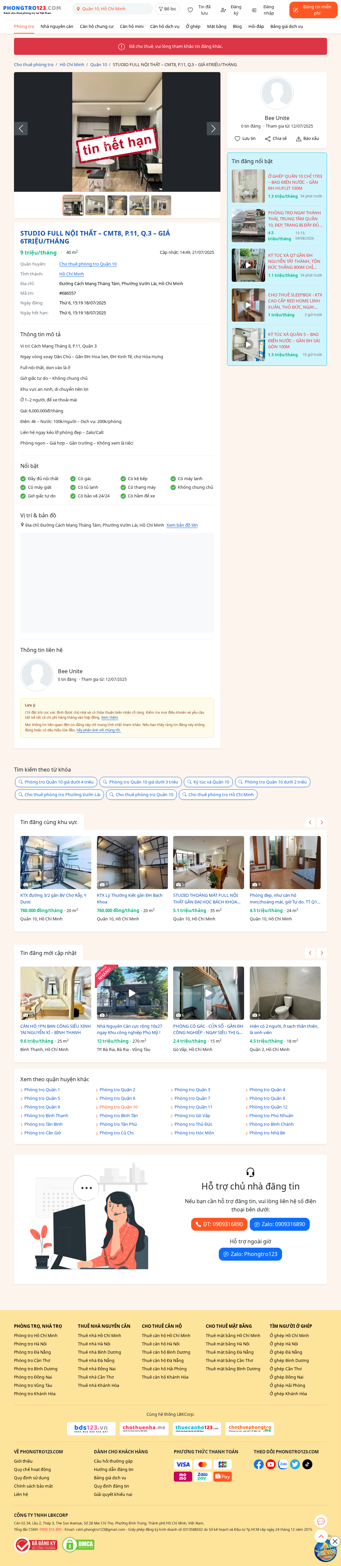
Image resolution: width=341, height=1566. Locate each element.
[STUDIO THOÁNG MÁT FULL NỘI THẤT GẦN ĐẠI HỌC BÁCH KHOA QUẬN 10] (208, 862)
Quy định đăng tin (111, 1486)
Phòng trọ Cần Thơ (32, 1360)
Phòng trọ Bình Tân (119, 1115)
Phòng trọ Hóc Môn (194, 1133)
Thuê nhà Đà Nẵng (96, 1360)
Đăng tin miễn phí (317, 10)
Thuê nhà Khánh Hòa (98, 1385)
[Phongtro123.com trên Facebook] (259, 1468)
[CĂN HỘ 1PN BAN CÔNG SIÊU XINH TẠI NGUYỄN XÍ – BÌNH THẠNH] (55, 993)
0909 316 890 (51, 1529)
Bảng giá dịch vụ (286, 26)
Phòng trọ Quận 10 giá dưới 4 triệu (59, 782)
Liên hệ (21, 1494)
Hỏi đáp (256, 26)
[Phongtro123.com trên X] (295, 1468)
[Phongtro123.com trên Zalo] (283, 1468)
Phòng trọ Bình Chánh (271, 1124)
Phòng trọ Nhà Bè (267, 1133)
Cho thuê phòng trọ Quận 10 (88, 264)
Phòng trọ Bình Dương (36, 1369)
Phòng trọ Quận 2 (117, 1090)
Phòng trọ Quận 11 (193, 1107)
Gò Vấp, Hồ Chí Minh (192, 1049)
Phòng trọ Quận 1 (42, 1090)
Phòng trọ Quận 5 (42, 1098)
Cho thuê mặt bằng (229, 1326)
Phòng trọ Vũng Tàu (33, 1385)
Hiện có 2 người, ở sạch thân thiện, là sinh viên (284, 1029)
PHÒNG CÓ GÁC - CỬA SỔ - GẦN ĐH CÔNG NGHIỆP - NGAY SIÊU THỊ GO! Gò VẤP (208, 1029)
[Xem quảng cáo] (325, 1550)
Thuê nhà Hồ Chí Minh (99, 1335)
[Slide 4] (139, 205)
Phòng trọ (24, 26)
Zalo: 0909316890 (283, 1224)
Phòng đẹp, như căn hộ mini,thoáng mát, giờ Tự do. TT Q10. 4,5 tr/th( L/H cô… (285, 898)
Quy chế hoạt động (32, 1469)
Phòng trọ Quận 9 (42, 1107)
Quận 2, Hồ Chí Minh (270, 1049)
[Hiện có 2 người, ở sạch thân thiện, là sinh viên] (285, 993)
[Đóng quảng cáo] (335, 1541)
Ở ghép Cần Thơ (286, 1369)
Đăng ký (236, 10)
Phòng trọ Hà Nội (30, 1344)
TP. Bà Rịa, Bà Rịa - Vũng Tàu (124, 1049)
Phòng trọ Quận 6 (117, 1098)
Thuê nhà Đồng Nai (97, 1369)
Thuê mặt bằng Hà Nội (227, 1344)
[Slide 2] (95, 205)
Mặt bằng (216, 26)
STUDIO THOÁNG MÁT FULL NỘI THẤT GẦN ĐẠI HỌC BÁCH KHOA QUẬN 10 (205, 898)
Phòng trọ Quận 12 (268, 1107)
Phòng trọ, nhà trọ (38, 1326)
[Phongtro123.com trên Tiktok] (307, 1468)
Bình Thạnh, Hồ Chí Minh (44, 1049)
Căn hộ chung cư (97, 26)
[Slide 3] (117, 205)
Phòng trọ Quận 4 (267, 1090)
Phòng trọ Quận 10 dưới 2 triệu (276, 782)
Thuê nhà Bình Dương (99, 1352)
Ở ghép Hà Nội (284, 1344)
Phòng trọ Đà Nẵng (32, 1352)
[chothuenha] (144, 1428)
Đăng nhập (268, 10)
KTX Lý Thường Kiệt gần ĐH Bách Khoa (130, 898)
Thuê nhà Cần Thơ (96, 1377)
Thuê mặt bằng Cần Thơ (229, 1360)
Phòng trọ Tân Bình (43, 1124)
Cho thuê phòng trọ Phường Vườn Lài (62, 794)
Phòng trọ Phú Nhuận (271, 1115)
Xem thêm (109, 717)
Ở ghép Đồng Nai (286, 1377)
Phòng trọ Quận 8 (267, 1098)
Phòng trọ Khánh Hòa (35, 1394)
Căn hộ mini (132, 26)
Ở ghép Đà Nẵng (286, 1352)
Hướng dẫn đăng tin (114, 1469)
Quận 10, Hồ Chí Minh (41, 919)
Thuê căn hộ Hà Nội (160, 1344)
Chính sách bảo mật (33, 1486)
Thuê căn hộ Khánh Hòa (165, 1377)
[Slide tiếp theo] (210, 128)
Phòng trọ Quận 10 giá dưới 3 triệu (143, 782)
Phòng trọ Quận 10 (119, 1107)
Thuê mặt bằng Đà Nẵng (230, 1352)
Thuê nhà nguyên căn (104, 1326)
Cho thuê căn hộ (162, 1326)
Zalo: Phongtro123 (254, 1254)
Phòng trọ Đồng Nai (33, 1377)
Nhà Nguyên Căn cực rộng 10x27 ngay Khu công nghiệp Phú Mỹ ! (129, 1029)
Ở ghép (193, 26)
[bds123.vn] (91, 1428)
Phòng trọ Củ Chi (117, 1133)
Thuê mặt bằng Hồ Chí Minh (233, 1335)
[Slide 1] (73, 205)
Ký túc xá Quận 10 (211, 782)
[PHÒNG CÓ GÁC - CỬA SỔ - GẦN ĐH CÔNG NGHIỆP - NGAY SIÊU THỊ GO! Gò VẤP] (208, 993)
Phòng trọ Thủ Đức (193, 1124)
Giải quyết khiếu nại (113, 1494)
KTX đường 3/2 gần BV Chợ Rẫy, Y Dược (53, 898)
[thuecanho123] (197, 1428)
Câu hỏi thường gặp (113, 1461)
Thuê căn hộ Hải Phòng (164, 1369)
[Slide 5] (161, 205)
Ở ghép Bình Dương (289, 1360)
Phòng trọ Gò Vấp (192, 1115)
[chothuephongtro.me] (249, 1428)
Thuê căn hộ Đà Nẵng (163, 1360)
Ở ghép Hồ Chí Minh (289, 1335)
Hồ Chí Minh (71, 274)
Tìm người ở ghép (291, 1326)
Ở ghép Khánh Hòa (288, 1394)
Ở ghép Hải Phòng (287, 1385)
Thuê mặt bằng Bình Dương (233, 1369)
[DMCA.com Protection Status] (78, 1544)
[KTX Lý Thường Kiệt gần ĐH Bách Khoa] (132, 862)
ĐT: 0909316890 (223, 1224)
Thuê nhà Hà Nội (94, 1344)
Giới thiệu (23, 1461)
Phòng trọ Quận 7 (192, 1098)
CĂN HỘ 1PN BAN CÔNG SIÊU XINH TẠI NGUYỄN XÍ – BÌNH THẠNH (55, 1029)
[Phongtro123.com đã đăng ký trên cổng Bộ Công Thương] (35, 1544)
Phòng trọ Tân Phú (118, 1124)
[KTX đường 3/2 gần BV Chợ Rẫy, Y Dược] (55, 862)
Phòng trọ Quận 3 (192, 1090)
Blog (237, 26)
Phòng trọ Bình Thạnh (46, 1115)
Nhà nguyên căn (57, 26)
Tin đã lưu (204, 10)
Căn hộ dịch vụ (164, 26)
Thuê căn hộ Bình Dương (166, 1352)
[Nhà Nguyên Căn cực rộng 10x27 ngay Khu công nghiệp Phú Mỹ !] (132, 993)
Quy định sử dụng (31, 1478)
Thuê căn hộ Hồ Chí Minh (166, 1335)
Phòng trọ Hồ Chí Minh (36, 1335)
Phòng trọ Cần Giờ (42, 1133)
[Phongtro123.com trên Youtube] (271, 1468)
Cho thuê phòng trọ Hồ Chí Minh (221, 794)
